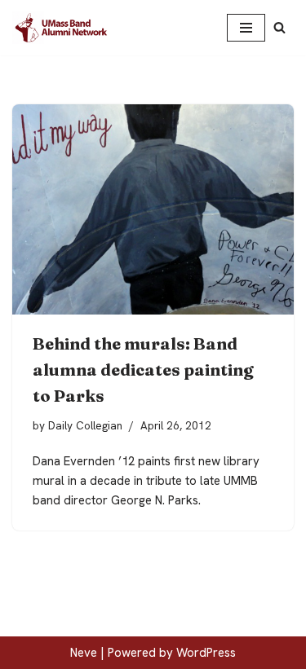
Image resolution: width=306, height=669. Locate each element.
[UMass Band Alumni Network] (61, 27)
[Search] (279, 27)
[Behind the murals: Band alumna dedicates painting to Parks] (153, 209)
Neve (83, 653)
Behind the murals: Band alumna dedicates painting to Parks (143, 369)
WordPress (206, 653)
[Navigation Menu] (246, 28)
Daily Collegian (85, 425)
